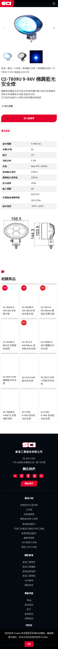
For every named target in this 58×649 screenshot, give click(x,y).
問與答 (29, 625)
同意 (29, 644)
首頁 (3, 68)
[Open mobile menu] (54, 3)
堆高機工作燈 (28, 68)
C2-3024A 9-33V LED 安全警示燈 (9, 310)
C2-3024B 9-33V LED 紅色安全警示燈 (28, 310)
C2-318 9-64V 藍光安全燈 (28, 379)
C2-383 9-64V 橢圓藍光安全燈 (10, 380)
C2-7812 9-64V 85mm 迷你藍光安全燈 (29, 345)
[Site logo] (6, 3)
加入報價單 (29, 118)
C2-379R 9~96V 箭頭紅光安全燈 (29, 415)
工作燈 (17, 68)
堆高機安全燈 (43, 68)
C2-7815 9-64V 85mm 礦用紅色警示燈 (47, 310)
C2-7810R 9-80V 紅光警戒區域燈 (9, 345)
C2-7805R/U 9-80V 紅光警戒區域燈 (9, 415)
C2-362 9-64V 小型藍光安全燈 (47, 380)
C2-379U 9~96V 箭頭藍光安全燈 (47, 415)
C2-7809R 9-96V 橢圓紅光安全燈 (47, 345)
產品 (10, 68)
